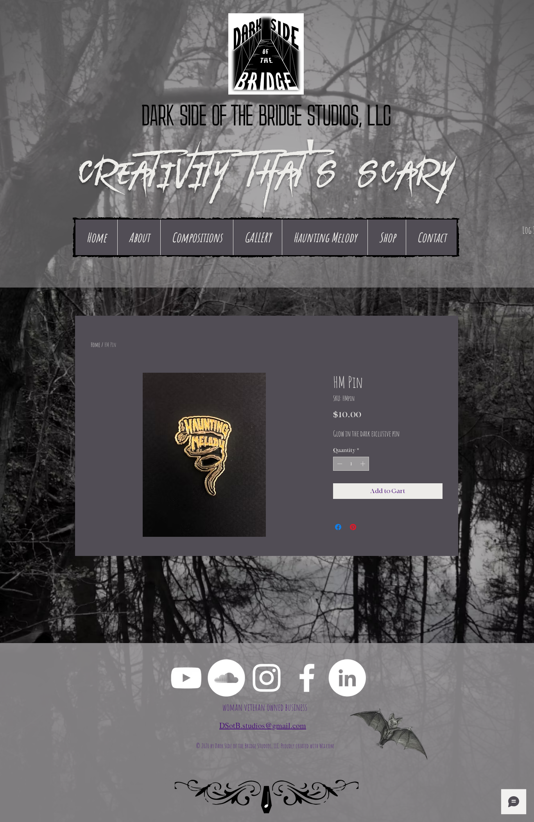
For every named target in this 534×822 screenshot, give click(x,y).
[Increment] (363, 463)
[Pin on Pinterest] (353, 527)
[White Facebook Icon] (307, 678)
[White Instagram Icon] (266, 678)
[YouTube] (186, 678)
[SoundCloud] (226, 678)
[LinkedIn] (347, 678)
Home (95, 344)
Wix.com (326, 746)
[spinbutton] (351, 463)
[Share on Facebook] (338, 527)
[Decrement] (339, 463)
